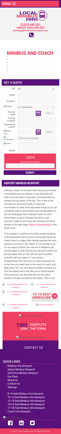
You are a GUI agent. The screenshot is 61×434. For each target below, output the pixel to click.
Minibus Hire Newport (40, 224)
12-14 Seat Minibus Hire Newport (26, 400)
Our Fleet (13, 376)
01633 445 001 (30, 24)
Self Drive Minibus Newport (23, 372)
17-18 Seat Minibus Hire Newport (26, 407)
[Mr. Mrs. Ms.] (36, 89)
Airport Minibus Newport (21, 369)
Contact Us (33, 347)
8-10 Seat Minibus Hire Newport (25, 393)
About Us (13, 380)
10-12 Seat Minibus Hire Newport (26, 397)
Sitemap (12, 387)
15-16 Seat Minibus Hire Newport (26, 404)
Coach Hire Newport (19, 411)
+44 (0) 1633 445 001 (30, 27)
